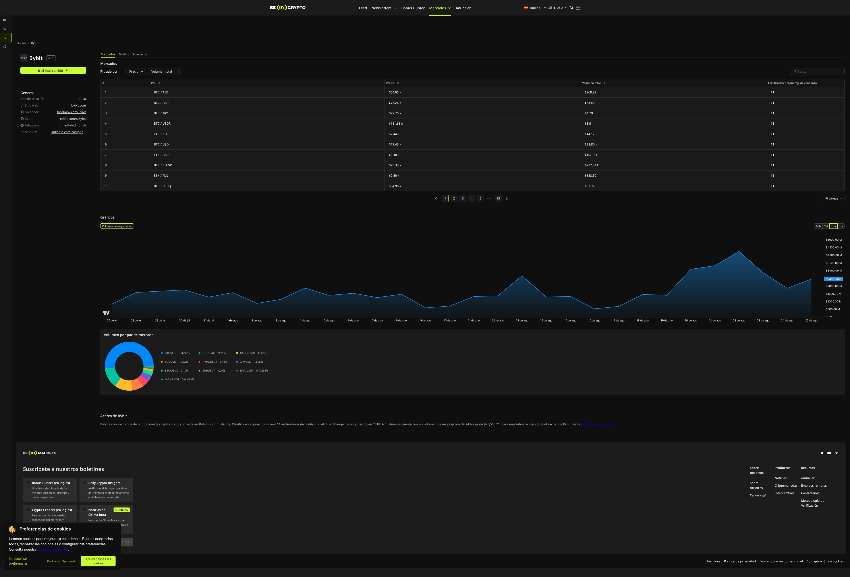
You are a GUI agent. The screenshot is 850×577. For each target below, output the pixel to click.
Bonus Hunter (413, 8)
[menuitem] (6, 19)
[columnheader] (266, 83)
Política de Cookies (52, 549)
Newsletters (381, 8)
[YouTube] (829, 453)
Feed (363, 8)
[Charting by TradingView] (106, 313)
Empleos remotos (814, 485)
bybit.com (78, 105)
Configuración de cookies (825, 561)
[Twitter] (822, 453)
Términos (714, 561)
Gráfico (124, 54)
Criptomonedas (786, 485)
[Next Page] (507, 198)
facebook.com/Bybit (71, 112)
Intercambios (784, 493)
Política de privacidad (740, 561)
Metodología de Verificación (812, 502)
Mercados (437, 8)
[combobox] (820, 71)
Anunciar (463, 8)
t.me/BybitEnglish (73, 125)
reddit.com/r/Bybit (72, 118)
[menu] (6, 33)
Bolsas (21, 43)
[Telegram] (836, 453)
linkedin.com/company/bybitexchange (79, 132)
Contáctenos (810, 493)
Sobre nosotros (756, 485)
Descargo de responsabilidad (781, 561)
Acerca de (140, 54)
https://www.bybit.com (597, 424)
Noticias (781, 478)
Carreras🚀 (758, 495)
